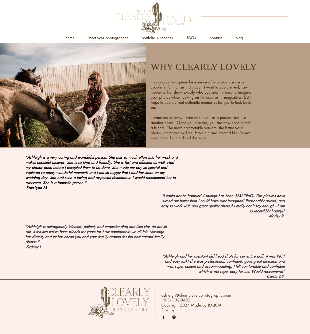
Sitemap (168, 309)
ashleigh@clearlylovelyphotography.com (196, 295)
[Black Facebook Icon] (163, 317)
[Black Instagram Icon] (174, 317)
